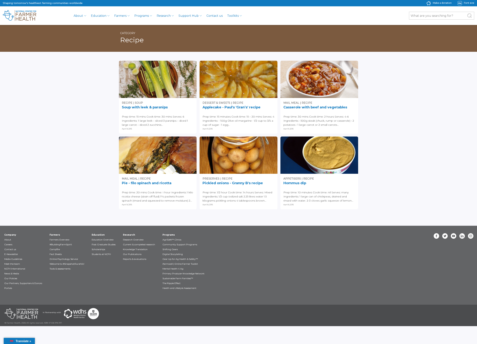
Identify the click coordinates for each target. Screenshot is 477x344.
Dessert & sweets (216, 102)
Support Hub (189, 16)
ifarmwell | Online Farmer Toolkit (180, 263)
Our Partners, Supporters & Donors (23, 283)
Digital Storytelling (172, 254)
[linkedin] (462, 236)
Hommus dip (294, 183)
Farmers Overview (60, 239)
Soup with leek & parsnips (145, 107)
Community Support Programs (179, 244)
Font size (469, 2)
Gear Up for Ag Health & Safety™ (180, 259)
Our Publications (132, 254)
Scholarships (98, 249)
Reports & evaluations (134, 259)
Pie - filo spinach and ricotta (146, 183)
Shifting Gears (170, 249)
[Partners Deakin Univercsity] (93, 313)
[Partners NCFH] (21, 313)
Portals (8, 288)
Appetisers (292, 178)
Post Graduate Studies (104, 244)
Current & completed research (139, 244)
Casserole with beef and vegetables (315, 107)
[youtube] (453, 236)
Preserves (211, 178)
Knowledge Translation (135, 249)
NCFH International (14, 268)
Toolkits (233, 16)
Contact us (214, 16)
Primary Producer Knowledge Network (183, 273)
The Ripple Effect (171, 283)
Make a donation (442, 2)
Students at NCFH (101, 254)
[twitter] (445, 236)
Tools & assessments (60, 268)
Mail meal (291, 102)
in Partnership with (52, 312)
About (78, 16)
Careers (8, 244)
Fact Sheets (56, 254)
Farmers (120, 16)
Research (164, 16)
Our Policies (10, 278)
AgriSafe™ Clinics (171, 239)
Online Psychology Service (64, 259)
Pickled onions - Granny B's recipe (233, 183)
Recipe (127, 102)
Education (98, 16)
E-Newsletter (11, 254)
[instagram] (470, 236)
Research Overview (133, 239)
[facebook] (436, 236)
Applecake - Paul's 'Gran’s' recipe (231, 107)
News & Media (11, 273)
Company (10, 234)
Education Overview (103, 239)
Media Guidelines (13, 259)
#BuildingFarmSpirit (61, 244)
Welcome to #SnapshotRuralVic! (67, 263)
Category (127, 33)
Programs (141, 16)
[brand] (33, 15)
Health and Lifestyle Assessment (179, 288)
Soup (139, 102)
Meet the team (12, 263)
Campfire (55, 249)
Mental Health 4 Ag (172, 268)
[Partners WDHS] (75, 313)
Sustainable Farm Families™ (177, 278)
